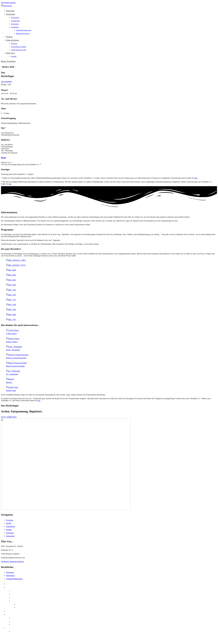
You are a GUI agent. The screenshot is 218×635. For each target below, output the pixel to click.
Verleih (9, 611)
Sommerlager (16, 594)
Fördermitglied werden (20, 625)
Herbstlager (15, 597)
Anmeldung (15, 601)
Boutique (14, 618)
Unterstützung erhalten (20, 621)
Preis (3, 157)
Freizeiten (10, 587)
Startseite (9, 584)
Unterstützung (11, 614)
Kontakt (14, 631)
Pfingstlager (15, 591)
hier (196, 178)
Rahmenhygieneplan (24, 608)
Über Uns (10, 628)
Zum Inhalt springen (8, 3)
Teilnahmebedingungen (25, 604)
